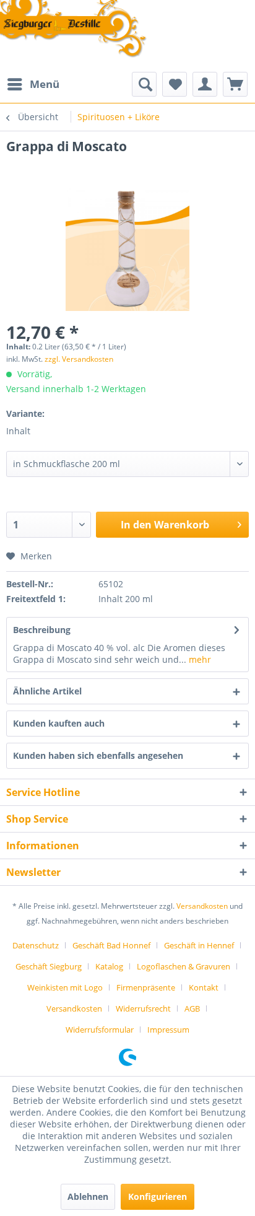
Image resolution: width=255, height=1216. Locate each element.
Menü (44, 84)
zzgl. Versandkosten (79, 359)
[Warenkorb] (235, 84)
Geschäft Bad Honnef (111, 945)
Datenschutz (35, 945)
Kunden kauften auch (59, 723)
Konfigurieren (157, 1196)
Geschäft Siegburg (48, 966)
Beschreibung (42, 630)
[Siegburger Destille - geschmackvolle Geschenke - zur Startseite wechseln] (73, 29)
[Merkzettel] (174, 84)
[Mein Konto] (204, 84)
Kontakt (203, 987)
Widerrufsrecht (143, 1008)
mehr (198, 659)
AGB (192, 1008)
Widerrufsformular (100, 1029)
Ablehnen (87, 1196)
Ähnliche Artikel (47, 691)
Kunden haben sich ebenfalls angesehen (98, 755)
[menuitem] (33, 84)
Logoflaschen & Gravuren (183, 966)
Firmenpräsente (145, 987)
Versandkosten (202, 906)
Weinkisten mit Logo (65, 987)
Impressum (168, 1029)
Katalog (109, 966)
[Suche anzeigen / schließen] (144, 84)
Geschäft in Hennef (199, 945)
